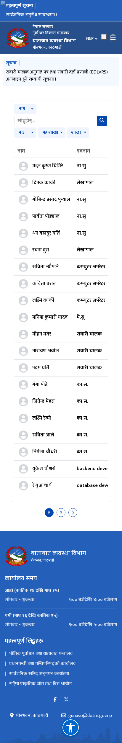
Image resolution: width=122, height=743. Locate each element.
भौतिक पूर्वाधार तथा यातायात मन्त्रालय (41, 654)
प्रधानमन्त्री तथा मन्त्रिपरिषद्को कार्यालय (42, 664)
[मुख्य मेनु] (113, 37)
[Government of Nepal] (18, 38)
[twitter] (66, 700)
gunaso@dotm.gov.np (90, 715)
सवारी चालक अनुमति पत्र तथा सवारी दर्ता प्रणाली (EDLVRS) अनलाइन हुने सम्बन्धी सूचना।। (57, 75)
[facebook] (55, 700)
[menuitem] (61, 599)
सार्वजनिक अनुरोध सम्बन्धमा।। (31, 15)
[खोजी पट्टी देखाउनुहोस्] (104, 37)
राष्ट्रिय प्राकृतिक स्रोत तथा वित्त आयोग (40, 684)
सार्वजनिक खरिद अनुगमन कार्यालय (39, 674)
